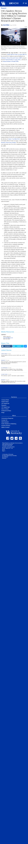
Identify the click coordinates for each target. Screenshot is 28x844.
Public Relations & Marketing (8, 424)
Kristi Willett (6, 25)
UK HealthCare (5, 403)
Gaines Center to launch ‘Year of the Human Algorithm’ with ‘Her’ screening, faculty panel (12, 370)
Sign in (3, 450)
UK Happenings (5, 407)
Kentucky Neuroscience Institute (8, 142)
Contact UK (4, 420)
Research (3, 8)
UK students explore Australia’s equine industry (12, 375)
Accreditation (5, 457)
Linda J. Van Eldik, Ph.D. (14, 139)
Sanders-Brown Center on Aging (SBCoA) (17, 54)
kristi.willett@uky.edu (8, 337)
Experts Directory (5, 425)
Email (3, 449)
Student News (5, 401)
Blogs (2, 412)
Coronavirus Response (7, 418)
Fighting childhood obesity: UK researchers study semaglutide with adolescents (13, 382)
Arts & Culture (5, 409)
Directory (4, 458)
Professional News (6, 410)
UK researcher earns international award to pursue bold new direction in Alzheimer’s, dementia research (13, 362)
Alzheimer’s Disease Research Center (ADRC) (11, 58)
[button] (26, 3)
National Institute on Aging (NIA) (13, 59)
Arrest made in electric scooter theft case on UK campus (13, 356)
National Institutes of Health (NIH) (11, 61)
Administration (5, 422)
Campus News (5, 400)
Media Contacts (5, 427)
